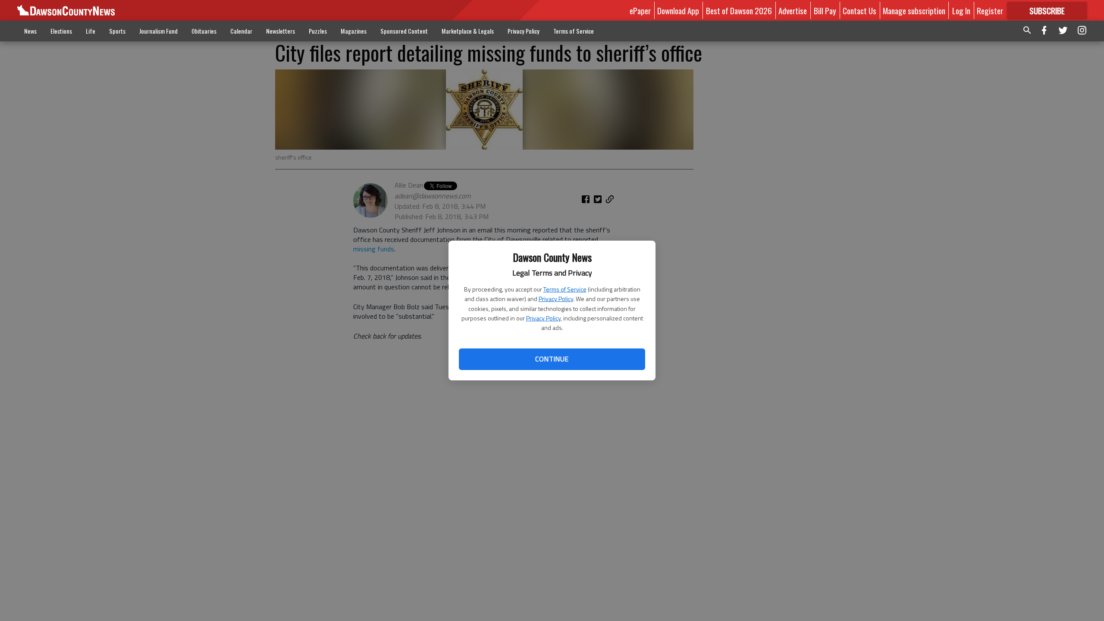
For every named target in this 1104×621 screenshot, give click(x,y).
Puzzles (318, 30)
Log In (961, 10)
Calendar (241, 30)
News (30, 30)
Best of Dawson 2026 (739, 10)
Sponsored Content (404, 30)
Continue (551, 359)
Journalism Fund (158, 30)
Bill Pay (825, 10)
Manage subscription (914, 10)
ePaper (640, 10)
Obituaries (203, 30)
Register (990, 10)
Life (90, 30)
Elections (61, 30)
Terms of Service (564, 289)
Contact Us (859, 10)
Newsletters (280, 30)
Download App (678, 10)
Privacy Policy (556, 298)
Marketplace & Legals (468, 30)
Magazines (354, 30)
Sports (117, 30)
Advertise (792, 10)
